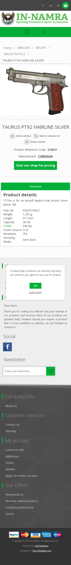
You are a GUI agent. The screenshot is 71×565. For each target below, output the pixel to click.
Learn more (35, 292)
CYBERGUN (45, 156)
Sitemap (11, 431)
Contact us (12, 424)
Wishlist (10, 469)
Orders (10, 463)
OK (35, 285)
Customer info (15, 450)
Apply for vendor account (22, 476)
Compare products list (20, 507)
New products (14, 494)
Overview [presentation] (35, 186)
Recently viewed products (22, 501)
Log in (50, 5)
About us (11, 406)
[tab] (35, 186)
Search (10, 514)
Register (42, 5)
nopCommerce (41, 545)
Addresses (12, 456)
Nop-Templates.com (41, 550)
